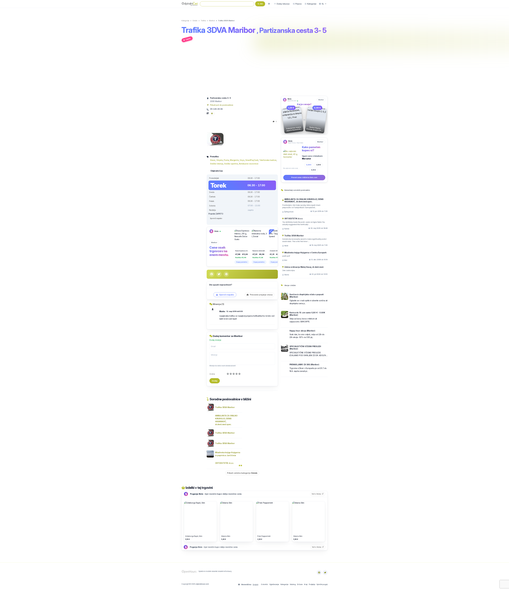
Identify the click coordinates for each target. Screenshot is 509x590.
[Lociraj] (268, 3)
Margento (234, 160)
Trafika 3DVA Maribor (225, 407)
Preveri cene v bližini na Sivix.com (304, 177)
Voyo (242, 160)
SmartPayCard (251, 160)
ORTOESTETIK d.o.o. (224, 463)
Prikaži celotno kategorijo (242, 473)
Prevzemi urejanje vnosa (261, 295)
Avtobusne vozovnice (248, 164)
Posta (226, 160)
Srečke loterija (216, 164)
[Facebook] (319, 572)
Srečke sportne (231, 164)
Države (300, 584)
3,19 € (318, 165)
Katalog (293, 584)
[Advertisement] (254, 70)
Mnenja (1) (218, 304)
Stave (212, 160)
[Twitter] (325, 572)
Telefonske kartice (267, 160)
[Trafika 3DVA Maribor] (215, 139)
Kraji (305, 584)
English (255, 584)
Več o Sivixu (318, 494)
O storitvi (264, 584)
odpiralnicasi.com (202, 584)
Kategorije (284, 584)
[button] (323, 3)
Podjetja (312, 584)
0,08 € (308, 165)
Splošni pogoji (322, 584)
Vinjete (219, 160)
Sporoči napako (216, 218)
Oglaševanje (274, 584)
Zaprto (188, 39)
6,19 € (313, 170)
